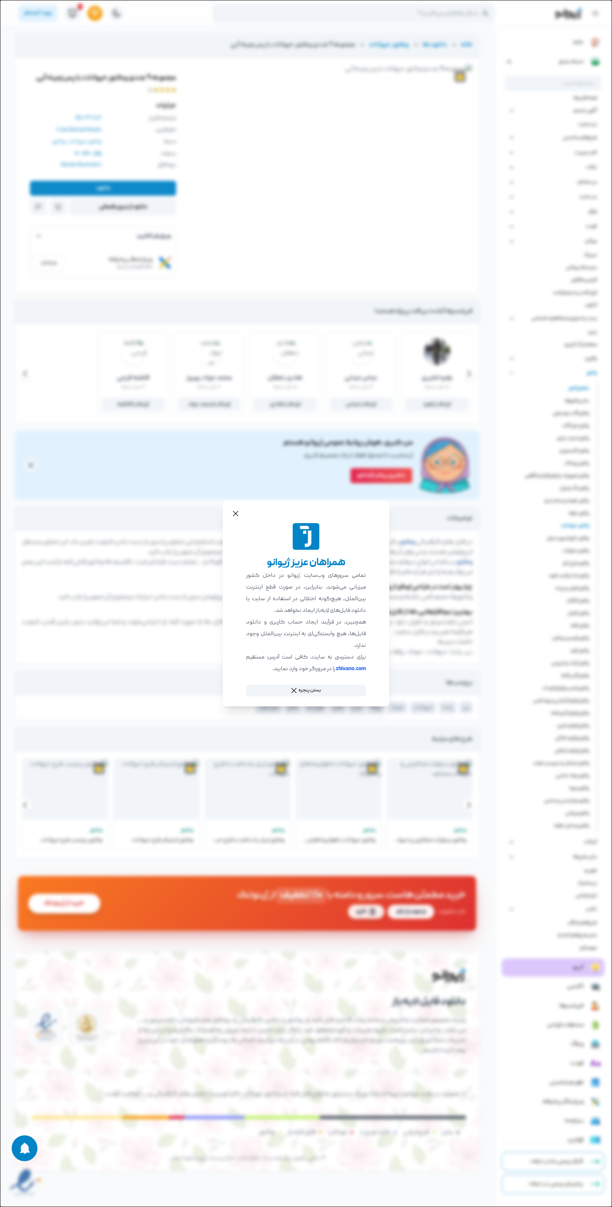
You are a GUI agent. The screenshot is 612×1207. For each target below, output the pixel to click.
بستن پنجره (310, 690)
